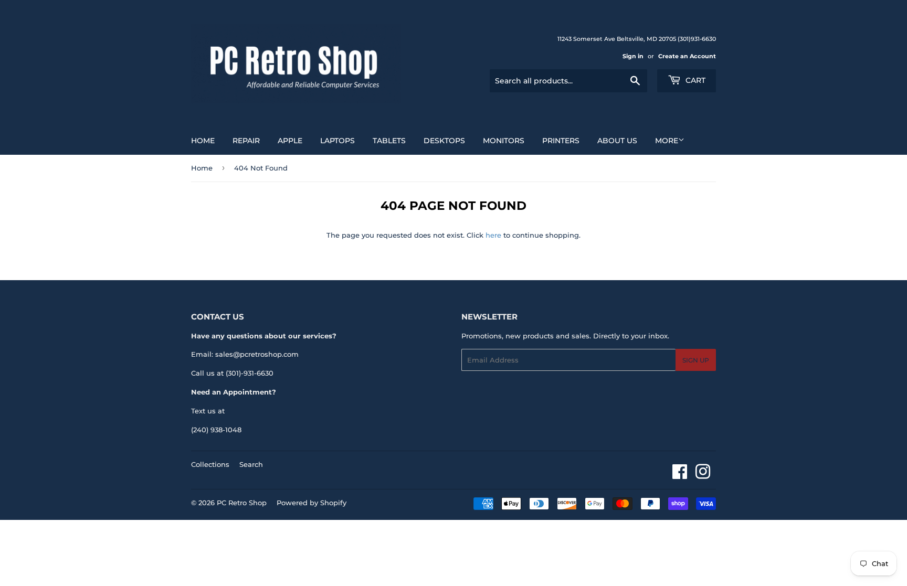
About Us (617, 140)
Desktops (444, 140)
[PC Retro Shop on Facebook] (680, 475)
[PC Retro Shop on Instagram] (703, 475)
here (493, 235)
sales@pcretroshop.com (257, 354)
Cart (694, 80)
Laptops (337, 140)
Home (203, 140)
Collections (210, 464)
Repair (246, 140)
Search (251, 464)
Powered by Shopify (311, 502)
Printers (560, 140)
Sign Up (695, 360)
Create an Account (687, 56)
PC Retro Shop (242, 502)
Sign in (633, 56)
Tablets (389, 140)
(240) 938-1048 (216, 429)
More (666, 140)
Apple (290, 140)
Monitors (503, 140)
